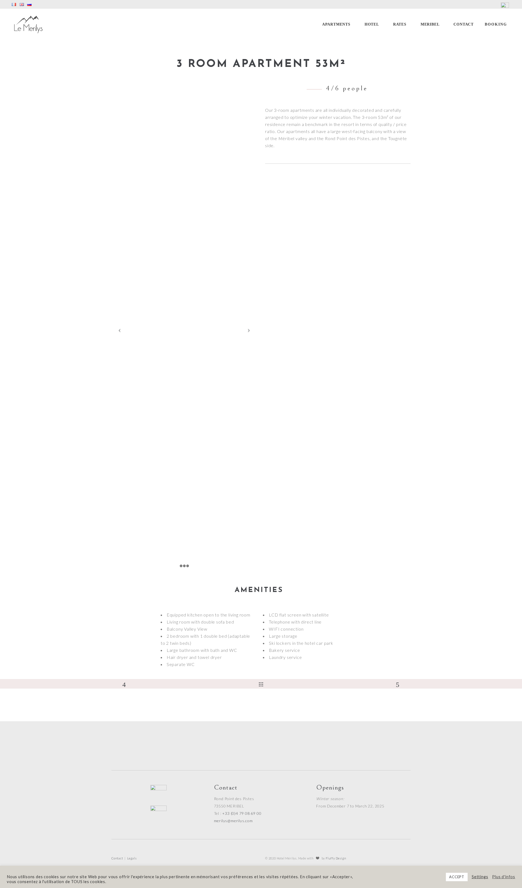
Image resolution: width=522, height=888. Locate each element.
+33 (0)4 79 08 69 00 (241, 813)
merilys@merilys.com (233, 820)
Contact (117, 858)
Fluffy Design (336, 858)
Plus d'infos (503, 876)
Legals (132, 858)
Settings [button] (480, 876)
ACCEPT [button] (456, 877)
